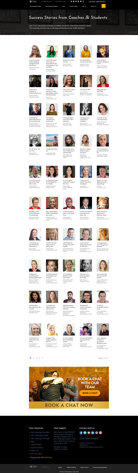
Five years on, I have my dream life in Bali (85, 276)
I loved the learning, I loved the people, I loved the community (52, 92)
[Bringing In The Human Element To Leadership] (35, 203)
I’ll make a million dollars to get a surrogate (85, 150)
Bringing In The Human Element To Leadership (34, 213)
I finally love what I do (52, 150)
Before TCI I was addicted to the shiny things (102, 182)
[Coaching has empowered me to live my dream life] (35, 109)
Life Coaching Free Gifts (40, 432)
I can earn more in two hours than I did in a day (34, 182)
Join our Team (36, 454)
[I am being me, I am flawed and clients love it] (35, 234)
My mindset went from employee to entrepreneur (68, 150)
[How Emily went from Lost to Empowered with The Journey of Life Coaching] (52, 51)
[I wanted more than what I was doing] (35, 329)
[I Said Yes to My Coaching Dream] (103, 109)
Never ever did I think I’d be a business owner (102, 213)
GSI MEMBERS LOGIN (60, 1)
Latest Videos (36, 444)
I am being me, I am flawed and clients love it (34, 244)
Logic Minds (75, 471)
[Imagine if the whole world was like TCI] (52, 329)
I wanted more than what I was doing (34, 339)
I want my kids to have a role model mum (68, 213)
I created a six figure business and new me (51, 307)
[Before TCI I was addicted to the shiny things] (103, 172)
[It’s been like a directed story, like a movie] (35, 297)
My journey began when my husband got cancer (52, 213)
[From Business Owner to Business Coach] (103, 51)
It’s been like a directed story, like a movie (35, 307)
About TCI (35, 450)
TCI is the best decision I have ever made (67, 276)
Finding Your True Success (68, 61)
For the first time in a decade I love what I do (86, 213)
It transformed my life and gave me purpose (52, 276)
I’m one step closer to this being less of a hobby (52, 182)
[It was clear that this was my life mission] (103, 265)
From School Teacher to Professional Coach (35, 91)
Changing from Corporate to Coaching (84, 119)
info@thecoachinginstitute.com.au (91, 447)
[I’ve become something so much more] (52, 109)
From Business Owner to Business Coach (103, 61)
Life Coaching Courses (39, 435)
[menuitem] (46, 1)
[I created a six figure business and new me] (52, 297)
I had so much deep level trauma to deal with (85, 244)
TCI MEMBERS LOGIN (46, 1)
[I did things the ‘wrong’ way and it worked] (69, 234)
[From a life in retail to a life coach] (69, 81)
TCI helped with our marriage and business (102, 244)
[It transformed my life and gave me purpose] (52, 265)
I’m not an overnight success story (102, 307)
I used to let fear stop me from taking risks (51, 244)
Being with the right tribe (101, 90)
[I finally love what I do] (52, 140)
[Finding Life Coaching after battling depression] (35, 265)
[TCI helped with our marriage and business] (103, 234)
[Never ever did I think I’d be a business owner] (103, 203)
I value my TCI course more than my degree (85, 182)
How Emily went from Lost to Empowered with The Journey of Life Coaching (52, 63)
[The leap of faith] (86, 81)
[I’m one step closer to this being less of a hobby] (52, 172)
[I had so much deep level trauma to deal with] (86, 234)
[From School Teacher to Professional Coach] (35, 81)
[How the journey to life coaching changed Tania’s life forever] (35, 51)
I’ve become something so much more (50, 119)
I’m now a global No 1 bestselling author (68, 339)
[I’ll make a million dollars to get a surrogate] (86, 140)
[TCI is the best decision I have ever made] (69, 265)
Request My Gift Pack (41, 457)
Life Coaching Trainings (40, 438)
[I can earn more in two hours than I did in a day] (35, 172)
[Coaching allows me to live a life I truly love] (69, 109)
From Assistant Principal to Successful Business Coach (102, 340)
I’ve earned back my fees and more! (86, 61)
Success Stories (37, 447)
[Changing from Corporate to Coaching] (86, 109)
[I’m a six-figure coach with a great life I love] (69, 172)
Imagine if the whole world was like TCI (51, 339)
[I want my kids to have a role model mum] (69, 203)
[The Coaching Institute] (33, 1)
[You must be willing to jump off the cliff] (86, 329)
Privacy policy (84, 467)
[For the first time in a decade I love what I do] (86, 203)
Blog (32, 441)
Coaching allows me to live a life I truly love (68, 119)
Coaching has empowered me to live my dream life (35, 119)
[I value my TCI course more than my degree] (86, 172)
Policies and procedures (100, 467)
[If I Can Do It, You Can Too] (35, 140)
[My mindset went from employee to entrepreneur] (69, 140)
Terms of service (71, 467)
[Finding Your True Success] (69, 51)
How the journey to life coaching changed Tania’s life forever (34, 62)
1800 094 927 (83, 445)
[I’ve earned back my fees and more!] (86, 51)
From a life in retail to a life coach (69, 90)
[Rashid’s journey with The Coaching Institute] (69, 297)
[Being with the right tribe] (103, 81)
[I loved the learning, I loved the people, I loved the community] (52, 81)
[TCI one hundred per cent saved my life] (103, 140)
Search (60, 467)
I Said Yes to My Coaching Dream (102, 118)
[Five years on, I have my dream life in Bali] (86, 265)
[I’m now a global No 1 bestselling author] (69, 329)
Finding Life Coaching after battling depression (35, 276)
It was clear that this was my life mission (102, 276)
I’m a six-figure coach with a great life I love (69, 182)
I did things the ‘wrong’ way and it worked (68, 244)
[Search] (104, 6)
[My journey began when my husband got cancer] (52, 203)
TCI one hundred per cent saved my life (102, 150)
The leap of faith (85, 90)
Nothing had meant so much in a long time (85, 307)
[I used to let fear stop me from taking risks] (52, 234)
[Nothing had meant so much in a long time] (86, 297)
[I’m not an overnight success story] (103, 297)
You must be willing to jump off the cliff (86, 339)
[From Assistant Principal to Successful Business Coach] (103, 329)
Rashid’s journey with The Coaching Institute (69, 307)
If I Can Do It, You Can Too (34, 150)
